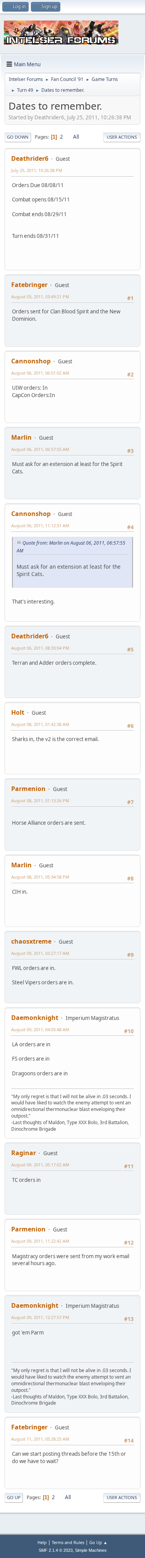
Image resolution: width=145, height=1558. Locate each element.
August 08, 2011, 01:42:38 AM (40, 724)
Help (42, 1542)
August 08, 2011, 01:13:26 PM (40, 800)
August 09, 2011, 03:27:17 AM (40, 953)
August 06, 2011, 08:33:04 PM (40, 648)
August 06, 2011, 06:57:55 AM (40, 449)
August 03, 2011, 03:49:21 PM (40, 296)
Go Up (13, 1497)
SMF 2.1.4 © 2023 (56, 1550)
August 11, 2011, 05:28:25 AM (40, 1439)
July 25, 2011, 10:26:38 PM (36, 170)
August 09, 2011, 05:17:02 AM (40, 1165)
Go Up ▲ (98, 1542)
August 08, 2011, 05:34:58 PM (40, 877)
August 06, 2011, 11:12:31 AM (40, 525)
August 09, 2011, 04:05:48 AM (40, 1029)
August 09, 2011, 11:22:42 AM (40, 1241)
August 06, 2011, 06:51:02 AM (40, 373)
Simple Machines (91, 1550)
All (76, 136)
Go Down (18, 137)
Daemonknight (34, 1017)
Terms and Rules (68, 1542)
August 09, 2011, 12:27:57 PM (40, 1317)
